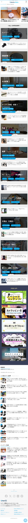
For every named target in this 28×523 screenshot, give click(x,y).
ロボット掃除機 (6, 59)
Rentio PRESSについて (19, 508)
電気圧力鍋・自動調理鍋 (8, 108)
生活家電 (5, 81)
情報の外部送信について (19, 514)
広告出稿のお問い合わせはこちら (8, 372)
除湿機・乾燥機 (19, 85)
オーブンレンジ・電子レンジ (9, 111)
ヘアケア (12, 132)
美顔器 (17, 132)
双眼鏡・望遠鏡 (6, 272)
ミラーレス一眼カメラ (7, 36)
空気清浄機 (5, 88)
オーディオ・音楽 (8, 244)
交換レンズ (16, 36)
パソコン (4, 178)
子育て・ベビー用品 (15, 272)
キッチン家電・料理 (9, 105)
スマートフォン (6, 202)
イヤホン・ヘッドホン (7, 248)
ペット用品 (5, 274)
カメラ (4, 32)
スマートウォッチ (15, 202)
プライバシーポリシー (5, 512)
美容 (4, 128)
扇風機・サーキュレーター (8, 85)
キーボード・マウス (19, 178)
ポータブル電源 (6, 225)
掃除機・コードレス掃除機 (17, 59)
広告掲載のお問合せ (18, 512)
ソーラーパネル (6, 228)
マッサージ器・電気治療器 (8, 155)
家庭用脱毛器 (5, 132)
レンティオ (3, 4)
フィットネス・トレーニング (9, 158)
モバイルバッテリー (15, 225)
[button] (1, 2)
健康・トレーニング (9, 151)
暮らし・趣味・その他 (10, 268)
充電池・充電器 (7, 221)
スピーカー (16, 248)
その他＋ (13, 39)
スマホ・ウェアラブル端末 (12, 198)
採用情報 (15, 510)
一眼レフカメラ (6, 39)
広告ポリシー (3, 514)
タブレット (11, 178)
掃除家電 (5, 56)
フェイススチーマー (7, 135)
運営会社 (2, 510)
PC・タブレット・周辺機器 (12, 175)
